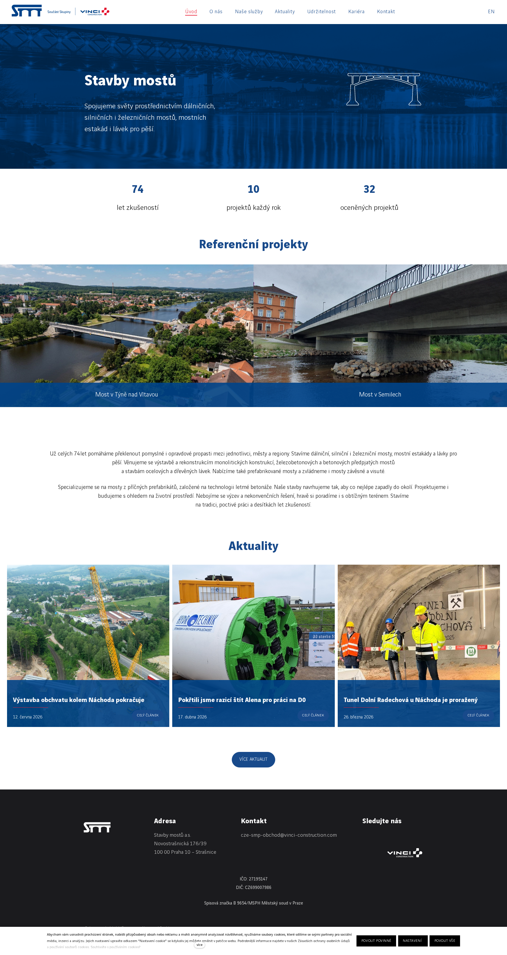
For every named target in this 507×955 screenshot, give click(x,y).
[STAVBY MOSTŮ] (27, 10)
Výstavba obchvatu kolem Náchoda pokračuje (78, 700)
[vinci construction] (404, 852)
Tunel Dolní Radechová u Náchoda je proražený (411, 700)
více (199, 945)
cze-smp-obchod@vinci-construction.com (289, 835)
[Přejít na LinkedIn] (365, 836)
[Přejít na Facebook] (380, 836)
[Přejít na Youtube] (411, 836)
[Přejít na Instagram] (396, 836)
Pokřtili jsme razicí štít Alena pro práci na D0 (242, 700)
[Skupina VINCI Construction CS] (78, 13)
